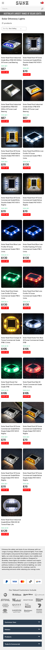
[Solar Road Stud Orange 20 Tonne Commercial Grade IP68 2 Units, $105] (11, 324)
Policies (7, 629)
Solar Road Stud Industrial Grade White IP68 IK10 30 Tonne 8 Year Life (11, 522)
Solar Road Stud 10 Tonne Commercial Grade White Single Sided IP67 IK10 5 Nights (10, 476)
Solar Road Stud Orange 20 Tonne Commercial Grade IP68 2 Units (11, 340)
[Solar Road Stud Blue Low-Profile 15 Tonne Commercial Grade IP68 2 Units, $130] (11, 231)
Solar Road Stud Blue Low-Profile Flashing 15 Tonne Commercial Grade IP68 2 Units (33, 248)
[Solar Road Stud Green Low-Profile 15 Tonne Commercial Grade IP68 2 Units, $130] (11, 278)
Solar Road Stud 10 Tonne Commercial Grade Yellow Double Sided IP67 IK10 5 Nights (32, 201)
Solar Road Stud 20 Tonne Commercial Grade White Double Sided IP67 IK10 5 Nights (10, 201)
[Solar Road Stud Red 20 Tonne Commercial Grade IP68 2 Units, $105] (33, 369)
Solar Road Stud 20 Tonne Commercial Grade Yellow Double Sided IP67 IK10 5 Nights (10, 154)
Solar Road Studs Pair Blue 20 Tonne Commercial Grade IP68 (33, 340)
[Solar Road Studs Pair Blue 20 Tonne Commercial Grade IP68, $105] (33, 324)
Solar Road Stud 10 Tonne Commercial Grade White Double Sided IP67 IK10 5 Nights (32, 61)
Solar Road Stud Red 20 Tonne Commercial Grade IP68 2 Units (32, 384)
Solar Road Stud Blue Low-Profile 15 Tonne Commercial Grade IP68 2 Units (11, 248)
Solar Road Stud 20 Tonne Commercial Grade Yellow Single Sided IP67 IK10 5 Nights (32, 429)
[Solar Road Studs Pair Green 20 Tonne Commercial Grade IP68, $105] (11, 369)
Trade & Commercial (12, 644)
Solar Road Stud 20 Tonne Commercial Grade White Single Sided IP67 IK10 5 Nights (10, 429)
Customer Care (10, 622)
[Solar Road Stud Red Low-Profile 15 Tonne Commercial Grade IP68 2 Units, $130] (33, 278)
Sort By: (5, 28)
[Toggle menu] (3, 3)
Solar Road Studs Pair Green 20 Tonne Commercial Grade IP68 (11, 384)
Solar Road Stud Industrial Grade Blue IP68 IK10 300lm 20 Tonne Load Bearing (11, 60)
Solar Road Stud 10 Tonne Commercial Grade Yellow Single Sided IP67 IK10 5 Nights (32, 476)
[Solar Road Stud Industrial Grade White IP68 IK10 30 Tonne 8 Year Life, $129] (11, 506)
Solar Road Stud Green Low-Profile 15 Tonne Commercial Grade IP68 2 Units (10, 294)
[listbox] (15, 28)
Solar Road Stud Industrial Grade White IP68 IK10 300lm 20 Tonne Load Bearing (11, 108)
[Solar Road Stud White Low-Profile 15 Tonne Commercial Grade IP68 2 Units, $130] (33, 138)
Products (8, 637)
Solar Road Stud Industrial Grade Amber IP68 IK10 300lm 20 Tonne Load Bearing (33, 108)
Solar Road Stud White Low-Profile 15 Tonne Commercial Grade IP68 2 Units (33, 154)
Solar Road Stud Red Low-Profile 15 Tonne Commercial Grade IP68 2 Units (32, 294)
